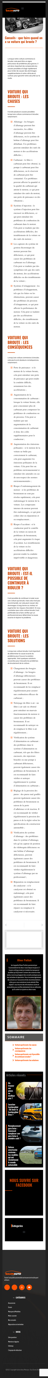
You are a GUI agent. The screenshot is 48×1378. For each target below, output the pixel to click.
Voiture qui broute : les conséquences (23, 1049)
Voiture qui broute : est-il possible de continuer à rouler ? (27, 1055)
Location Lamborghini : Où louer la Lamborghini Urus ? (13, 1109)
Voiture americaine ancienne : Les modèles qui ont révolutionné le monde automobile (13, 1156)
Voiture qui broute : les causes (26, 1045)
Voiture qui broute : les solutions (27, 1060)
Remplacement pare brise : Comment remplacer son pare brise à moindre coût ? (14, 1132)
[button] (22, 8)
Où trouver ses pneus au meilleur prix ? (11, 1091)
